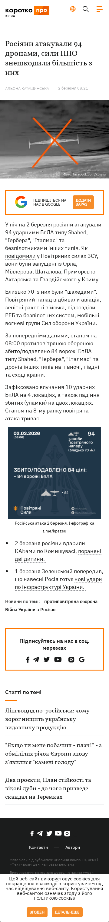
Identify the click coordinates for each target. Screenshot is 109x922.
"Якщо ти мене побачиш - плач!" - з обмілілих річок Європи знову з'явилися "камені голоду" (53, 754)
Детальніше (67, 912)
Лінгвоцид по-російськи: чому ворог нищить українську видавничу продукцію (47, 719)
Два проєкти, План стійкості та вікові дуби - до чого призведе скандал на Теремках (48, 788)
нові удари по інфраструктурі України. (58, 583)
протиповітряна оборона (70, 601)
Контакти (38, 847)
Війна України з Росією (30, 609)
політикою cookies (54, 898)
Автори (72, 847)
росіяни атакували (77, 224)
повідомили (20, 255)
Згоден (37, 912)
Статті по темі (23, 692)
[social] (27, 659)
